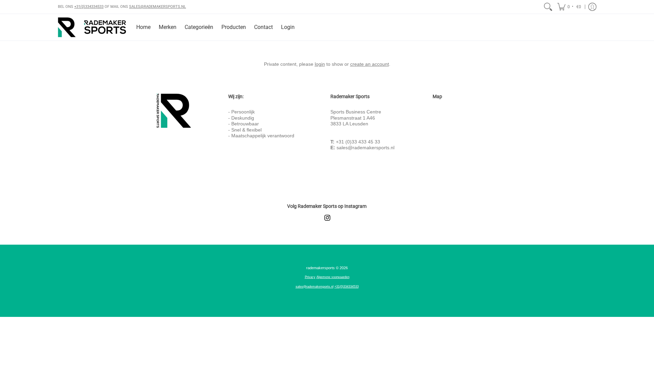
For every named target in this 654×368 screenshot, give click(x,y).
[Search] (548, 7)
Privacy (310, 277)
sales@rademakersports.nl (365, 147)
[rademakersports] (92, 27)
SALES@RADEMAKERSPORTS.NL (157, 6)
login (320, 64)
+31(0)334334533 (89, 6)
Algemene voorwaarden (332, 277)
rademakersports (320, 268)
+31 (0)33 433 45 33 (358, 141)
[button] (569, 7)
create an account (369, 64)
